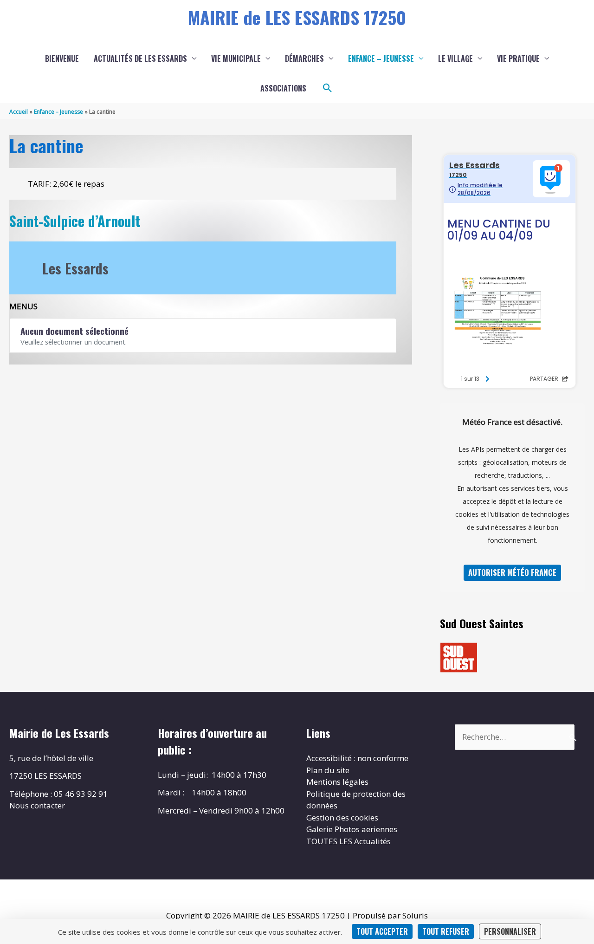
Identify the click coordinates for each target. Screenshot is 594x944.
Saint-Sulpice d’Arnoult (74, 220)
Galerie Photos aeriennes (351, 829)
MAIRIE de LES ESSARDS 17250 (297, 17)
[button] (328, 88)
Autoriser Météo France (512, 572)
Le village (455, 58)
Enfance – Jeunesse (381, 58)
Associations (283, 88)
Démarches (304, 58)
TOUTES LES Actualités (348, 841)
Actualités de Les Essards (140, 58)
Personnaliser (510, 931)
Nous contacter (37, 805)
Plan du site (327, 770)
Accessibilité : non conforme (357, 758)
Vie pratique (518, 58)
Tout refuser (445, 931)
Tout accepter (382, 931)
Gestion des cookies (342, 817)
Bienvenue (62, 58)
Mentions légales (337, 781)
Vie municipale (236, 58)
